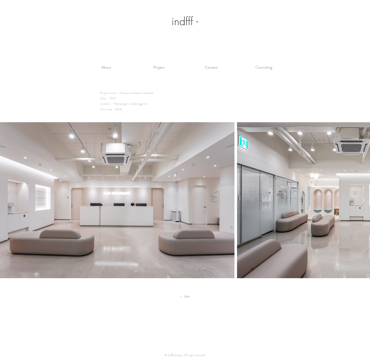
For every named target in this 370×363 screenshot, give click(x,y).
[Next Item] (363, 200)
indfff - (185, 21)
